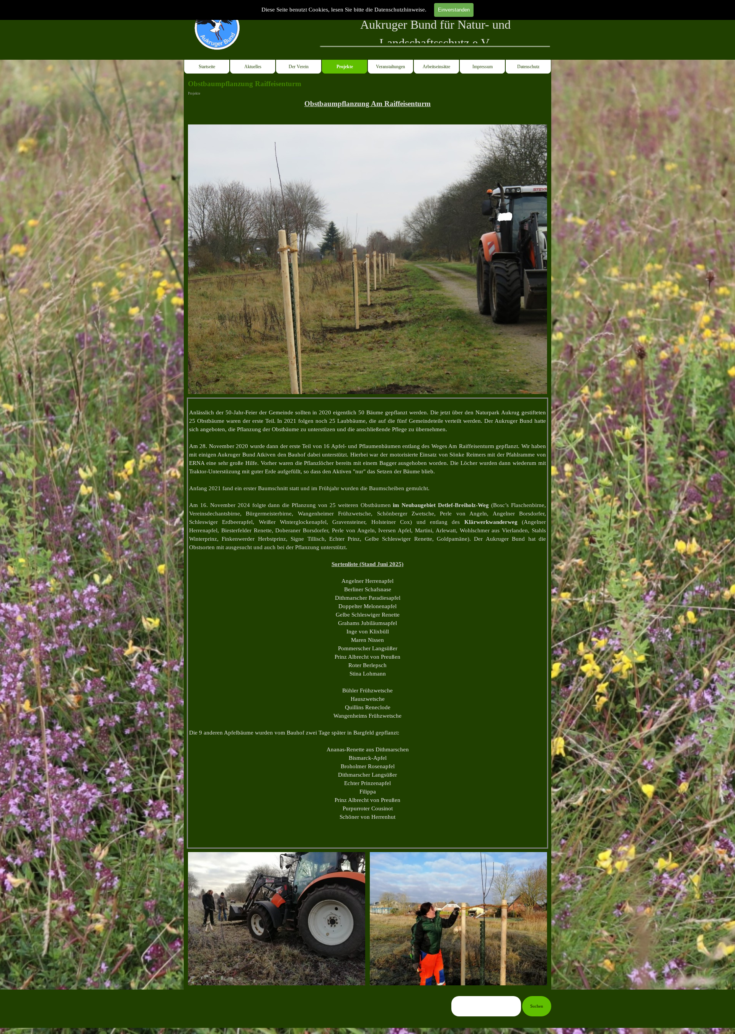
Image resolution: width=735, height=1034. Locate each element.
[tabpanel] (435, 33)
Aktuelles (252, 66)
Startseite (207, 66)
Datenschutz (528, 66)
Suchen (536, 1006)
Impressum (482, 66)
